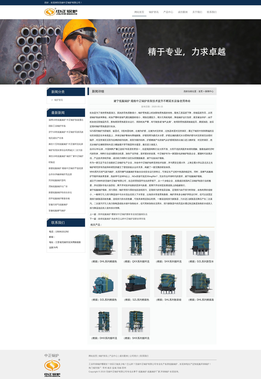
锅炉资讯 (154, 12)
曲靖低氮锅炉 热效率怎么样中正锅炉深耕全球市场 (121, 219)
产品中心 (168, 12)
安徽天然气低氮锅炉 (58, 204)
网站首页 (139, 12)
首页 (200, 91)
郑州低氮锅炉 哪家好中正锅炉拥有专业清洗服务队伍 (122, 214)
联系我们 (212, 12)
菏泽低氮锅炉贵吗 (57, 180)
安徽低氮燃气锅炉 (57, 210)
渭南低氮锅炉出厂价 (58, 186)
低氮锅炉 (155, 158)
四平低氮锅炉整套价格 (59, 198)
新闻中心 (209, 91)
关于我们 (197, 12)
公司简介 (134, 356)
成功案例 (183, 12)
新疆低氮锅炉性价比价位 (60, 192)
